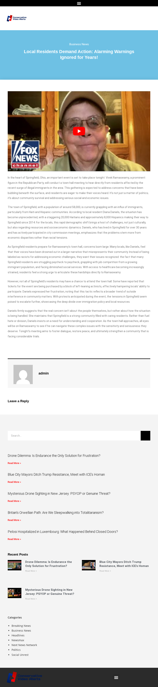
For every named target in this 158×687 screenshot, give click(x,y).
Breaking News (21, 626)
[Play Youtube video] (79, 131)
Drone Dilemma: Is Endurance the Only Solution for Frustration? (54, 456)
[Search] (145, 435)
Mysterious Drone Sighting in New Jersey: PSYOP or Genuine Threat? (59, 493)
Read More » (14, 463)
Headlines (18, 635)
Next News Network (24, 645)
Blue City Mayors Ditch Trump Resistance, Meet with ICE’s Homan (56, 474)
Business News (79, 44)
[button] (79, 3)
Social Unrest (20, 655)
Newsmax (18, 640)
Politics (16, 650)
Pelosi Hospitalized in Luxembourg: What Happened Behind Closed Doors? (63, 532)
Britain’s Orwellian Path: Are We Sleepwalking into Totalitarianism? (56, 513)
